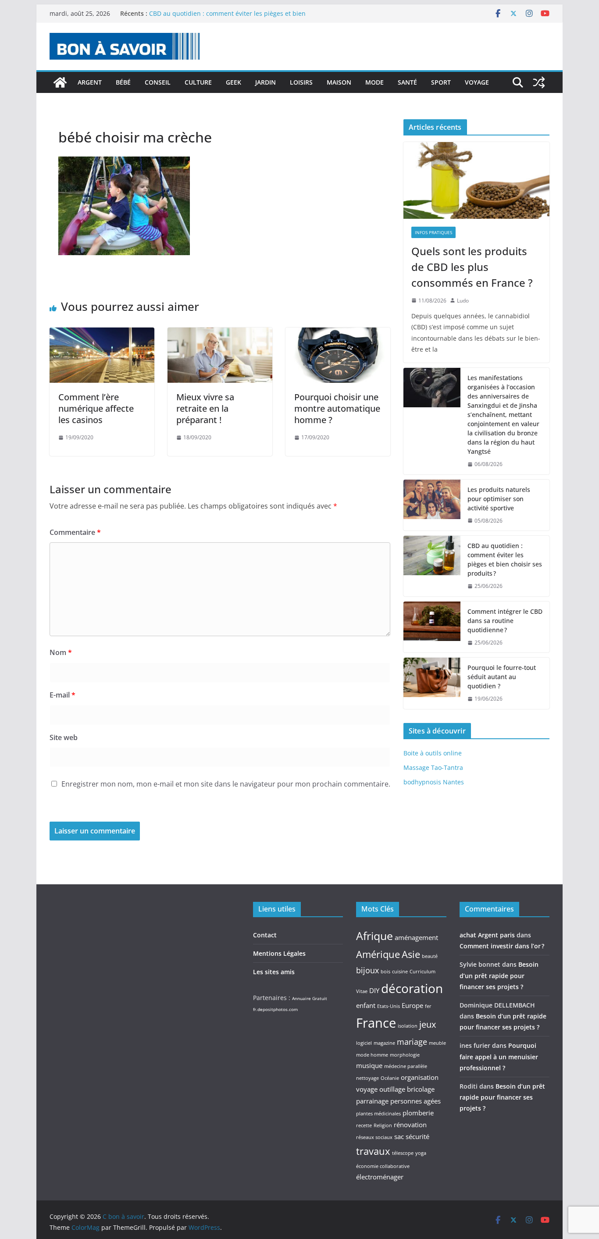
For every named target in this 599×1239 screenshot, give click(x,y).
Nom (61, 652)
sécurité (417, 1136)
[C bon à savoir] (60, 82)
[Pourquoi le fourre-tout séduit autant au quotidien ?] (431, 683)
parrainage (372, 1101)
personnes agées (415, 1101)
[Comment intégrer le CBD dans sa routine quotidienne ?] (431, 627)
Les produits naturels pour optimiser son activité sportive (233, 13)
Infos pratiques (433, 232)
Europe (412, 1005)
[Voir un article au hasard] (538, 82)
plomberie (418, 1112)
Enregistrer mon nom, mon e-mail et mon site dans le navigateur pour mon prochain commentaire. (225, 784)
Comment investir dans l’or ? (502, 946)
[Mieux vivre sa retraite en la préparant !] (220, 333)
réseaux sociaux (374, 1137)
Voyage (477, 82)
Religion (383, 1125)
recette (364, 1125)
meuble (437, 1043)
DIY (374, 990)
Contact (265, 935)
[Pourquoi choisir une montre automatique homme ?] (337, 333)
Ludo (463, 300)
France (376, 1023)
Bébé (123, 82)
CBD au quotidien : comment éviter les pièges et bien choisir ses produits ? (504, 559)
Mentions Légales (279, 953)
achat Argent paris (487, 935)
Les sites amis (274, 972)
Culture (198, 82)
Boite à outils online (432, 753)
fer (428, 1006)
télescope (403, 1153)
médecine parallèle (405, 1066)
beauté (430, 956)
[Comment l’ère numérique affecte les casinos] (102, 333)
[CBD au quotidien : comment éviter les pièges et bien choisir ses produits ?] (431, 566)
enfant (365, 1005)
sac (399, 1136)
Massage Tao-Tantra (433, 767)
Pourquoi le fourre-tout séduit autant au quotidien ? (501, 676)
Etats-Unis (388, 1006)
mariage (412, 1041)
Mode (374, 82)
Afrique (374, 935)
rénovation (410, 1124)
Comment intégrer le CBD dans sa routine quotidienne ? (504, 620)
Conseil (158, 82)
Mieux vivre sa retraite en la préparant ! (205, 408)
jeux (427, 1024)
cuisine (400, 971)
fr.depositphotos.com (275, 1009)
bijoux (367, 970)
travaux (373, 1150)
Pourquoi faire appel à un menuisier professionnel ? (499, 1056)
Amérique (378, 954)
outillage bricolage (407, 1089)
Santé (407, 82)
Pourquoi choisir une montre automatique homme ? (337, 408)
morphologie (405, 1055)
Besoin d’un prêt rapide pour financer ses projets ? (499, 975)
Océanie (390, 1078)
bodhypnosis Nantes (433, 782)
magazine (384, 1043)
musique (369, 1065)
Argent (90, 82)
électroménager (379, 1176)
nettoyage (367, 1078)
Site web (64, 737)
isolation (407, 1026)
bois (385, 971)
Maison (339, 82)
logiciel (364, 1043)
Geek (233, 82)
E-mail (62, 695)
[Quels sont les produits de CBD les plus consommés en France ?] (476, 180)
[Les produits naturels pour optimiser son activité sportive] (431, 505)
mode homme (372, 1055)
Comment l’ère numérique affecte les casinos (96, 408)
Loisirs (301, 82)
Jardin (265, 82)
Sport (441, 82)
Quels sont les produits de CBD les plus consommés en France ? (472, 267)
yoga (420, 1153)
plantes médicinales (378, 1114)
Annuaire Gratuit (309, 998)
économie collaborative (383, 1166)
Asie (411, 954)
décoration (412, 988)
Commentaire (75, 532)
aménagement (416, 937)
